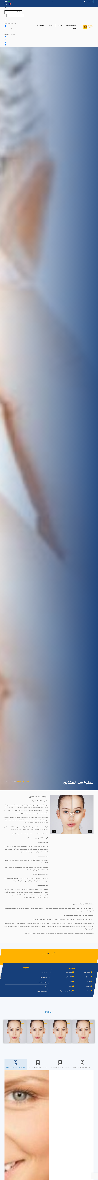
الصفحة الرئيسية (27, 782)
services (18, 782)
